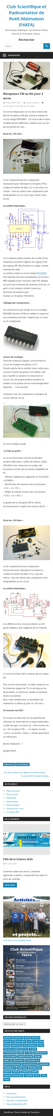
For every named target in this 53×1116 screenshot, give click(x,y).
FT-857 (24, 1049)
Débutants (9, 765)
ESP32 (41, 1045)
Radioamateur (13, 805)
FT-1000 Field (9, 1053)
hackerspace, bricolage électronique (19, 106)
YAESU (6, 1079)
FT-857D (33, 1049)
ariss (26, 1038)
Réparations (35, 1068)
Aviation (35, 1038)
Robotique (11, 798)
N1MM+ (7, 1060)
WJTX (44, 1076)
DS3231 (6, 1045)
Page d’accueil (13, 791)
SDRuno (25, 1072)
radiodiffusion (30, 1064)
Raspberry (44, 1064)
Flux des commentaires (17, 1100)
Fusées (20, 1053)
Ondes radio (18, 1060)
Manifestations (25, 1057)
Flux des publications (16, 1097)
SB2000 (7, 1072)
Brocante (20, 1041)
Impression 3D (40, 1053)
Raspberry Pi (9, 1068)
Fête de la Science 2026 (18, 859)
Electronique (22, 765)
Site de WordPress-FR (16, 1104)
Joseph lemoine (32, 102)
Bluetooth (9, 1041)
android (8, 1038)
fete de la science (12, 1049)
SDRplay (16, 1072)
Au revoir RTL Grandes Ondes (35, 776)
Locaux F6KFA (10, 1057)
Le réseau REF (13, 812)
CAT (29, 1041)
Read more (10, 885)
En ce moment (12, 819)
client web (38, 1041)
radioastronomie (12, 1064)
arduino (18, 1038)
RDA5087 (41, 273)
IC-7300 (29, 1053)
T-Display (28, 1076)
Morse (38, 1057)
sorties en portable (13, 1076)
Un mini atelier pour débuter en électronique (24, 772)
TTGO (37, 1076)
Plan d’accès (12, 794)
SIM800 (35, 1072)
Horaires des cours (15, 808)
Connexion (12, 1093)
